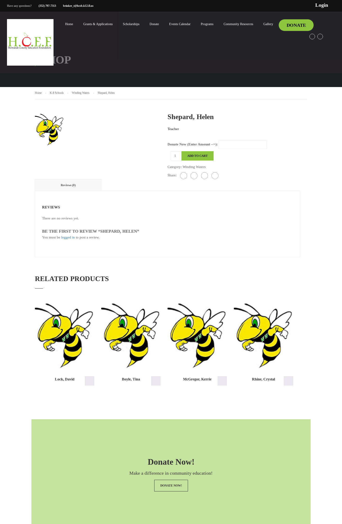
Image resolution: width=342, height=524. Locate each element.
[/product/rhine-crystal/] (263, 335)
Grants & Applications (98, 24)
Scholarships (131, 24)
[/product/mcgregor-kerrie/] (197, 335)
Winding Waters (81, 92)
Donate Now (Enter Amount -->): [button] (89, 381)
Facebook (312, 36)
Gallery (268, 24)
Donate (154, 24)
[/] (30, 46)
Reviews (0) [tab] (68, 185)
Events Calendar (180, 24)
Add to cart (197, 156)
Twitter (320, 36)
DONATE (296, 25)
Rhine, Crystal (263, 379)
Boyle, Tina (131, 379)
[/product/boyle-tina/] (131, 335)
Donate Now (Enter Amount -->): (193, 144)
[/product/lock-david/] (64, 335)
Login (321, 5)
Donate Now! (171, 485)
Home (69, 24)
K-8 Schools (57, 92)
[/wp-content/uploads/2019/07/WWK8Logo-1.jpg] (49, 129)
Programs (207, 24)
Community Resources (238, 24)
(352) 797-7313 (47, 5)
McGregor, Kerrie (197, 379)
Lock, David (64, 379)
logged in (68, 237)
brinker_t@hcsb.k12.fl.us (78, 5)
